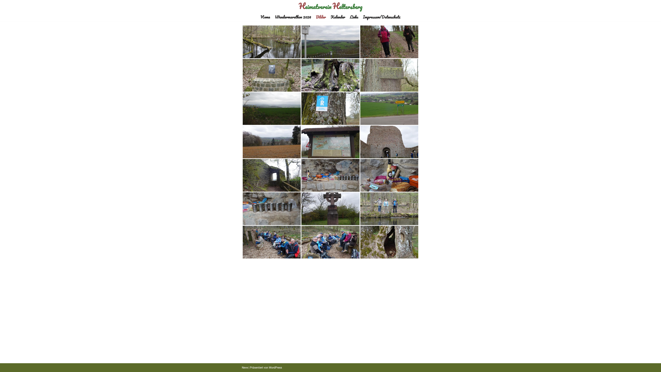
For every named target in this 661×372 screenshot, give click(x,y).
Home (265, 17)
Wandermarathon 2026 (293, 17)
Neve (245, 367)
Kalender (338, 17)
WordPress (275, 367)
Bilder (321, 17)
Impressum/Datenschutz (381, 17)
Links (354, 17)
